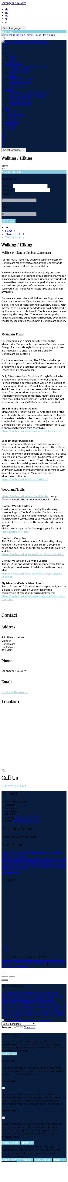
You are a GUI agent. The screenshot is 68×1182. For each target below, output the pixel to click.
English (16, 992)
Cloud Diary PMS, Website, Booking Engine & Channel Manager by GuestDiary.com (33, 962)
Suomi (30, 996)
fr (6, 18)
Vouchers (11, 124)
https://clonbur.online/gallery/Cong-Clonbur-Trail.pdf (33, 554)
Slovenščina (57, 1013)
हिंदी (26, 1002)
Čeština (18, 1002)
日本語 (19, 1010)
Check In (7, 185)
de (6, 9)
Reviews (14, 118)
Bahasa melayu (25, 999)
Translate (29, 1027)
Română (17, 1013)
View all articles (11, 872)
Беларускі (8, 1002)
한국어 (28, 1010)
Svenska (27, 1013)
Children (7, 207)
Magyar (32, 1002)
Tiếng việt (59, 1010)
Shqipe (46, 1013)
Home (9, 53)
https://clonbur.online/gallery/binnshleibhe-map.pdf (32, 431)
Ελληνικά (7, 996)
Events (13, 56)
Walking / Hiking (18, 72)
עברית (16, 1006)
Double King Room (20, 98)
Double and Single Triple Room (27, 95)
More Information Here (15, 531)
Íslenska (26, 1006)
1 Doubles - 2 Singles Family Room (29, 92)
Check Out (8, 189)
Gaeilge (39, 996)
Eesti (16, 996)
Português (38, 1010)
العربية (23, 996)
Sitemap (41, 963)
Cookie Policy (56, 963)
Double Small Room (20, 101)
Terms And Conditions (15, 966)
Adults (5, 193)
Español (26, 992)
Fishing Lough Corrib (21, 79)
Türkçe (57, 1006)
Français (36, 992)
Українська (8, 1010)
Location (10, 127)
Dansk (54, 992)
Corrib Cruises (17, 85)
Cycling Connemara (20, 69)
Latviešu (59, 996)
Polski (49, 1010)
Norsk (34, 1006)
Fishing (13, 76)
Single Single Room (20, 105)
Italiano (45, 992)
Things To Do (13, 63)
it (6, 21)
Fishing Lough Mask (20, 82)
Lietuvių (49, 996)
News (12, 60)
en (6, 12)
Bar (7, 108)
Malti (38, 999)
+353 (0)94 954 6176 (14, 3)
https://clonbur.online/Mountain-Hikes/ (25, 479)
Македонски (9, 999)
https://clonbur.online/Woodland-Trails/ (25, 496)
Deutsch (7, 992)
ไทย (64, 1006)
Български (47, 999)
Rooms (9, 89)
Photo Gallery (17, 114)
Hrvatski (42, 1002)
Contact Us (12, 121)
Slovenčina (8, 1016)
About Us (11, 111)
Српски (36, 1013)
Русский (6, 1013)
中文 (17, 1016)
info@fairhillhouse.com (15, 692)
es (6, 15)
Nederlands (46, 1006)
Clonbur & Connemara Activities (28, 66)
